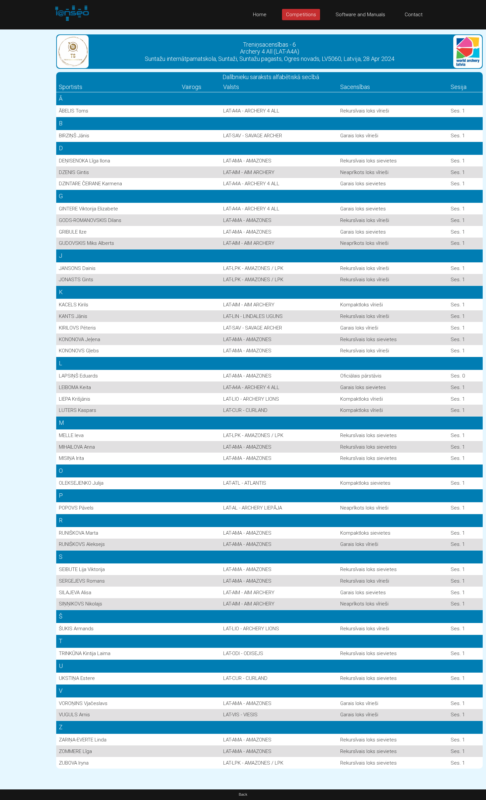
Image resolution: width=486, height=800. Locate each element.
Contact (414, 15)
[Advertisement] (26, 128)
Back (243, 794)
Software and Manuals (360, 15)
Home (259, 15)
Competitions (301, 15)
